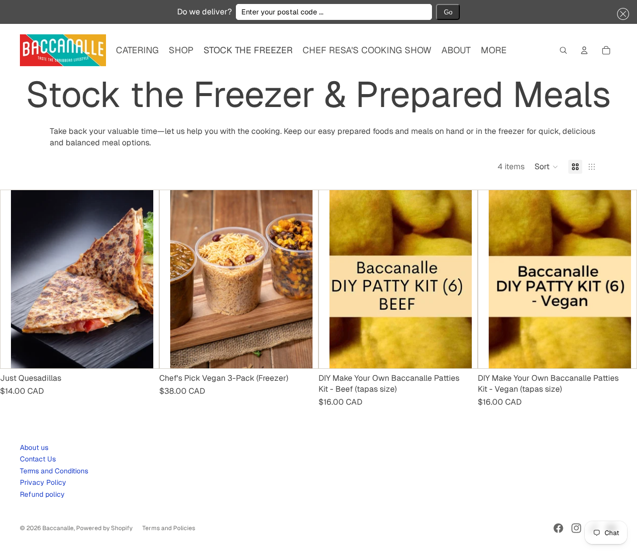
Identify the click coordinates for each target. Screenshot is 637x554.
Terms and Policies (168, 528)
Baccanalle (58, 528)
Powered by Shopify (104, 528)
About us (34, 447)
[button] (621, 14)
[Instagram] (576, 528)
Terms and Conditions (54, 470)
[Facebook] (558, 528)
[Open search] (563, 50)
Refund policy (42, 494)
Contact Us (38, 458)
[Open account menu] (584, 50)
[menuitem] (494, 50)
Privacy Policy (43, 482)
